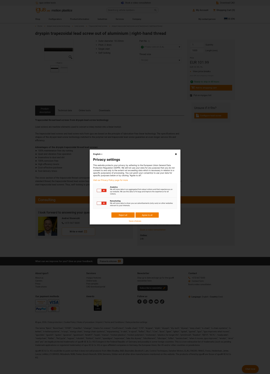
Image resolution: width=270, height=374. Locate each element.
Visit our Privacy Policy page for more (110, 180)
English (97, 154)
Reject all (123, 215)
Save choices (135, 221)
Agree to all (147, 215)
